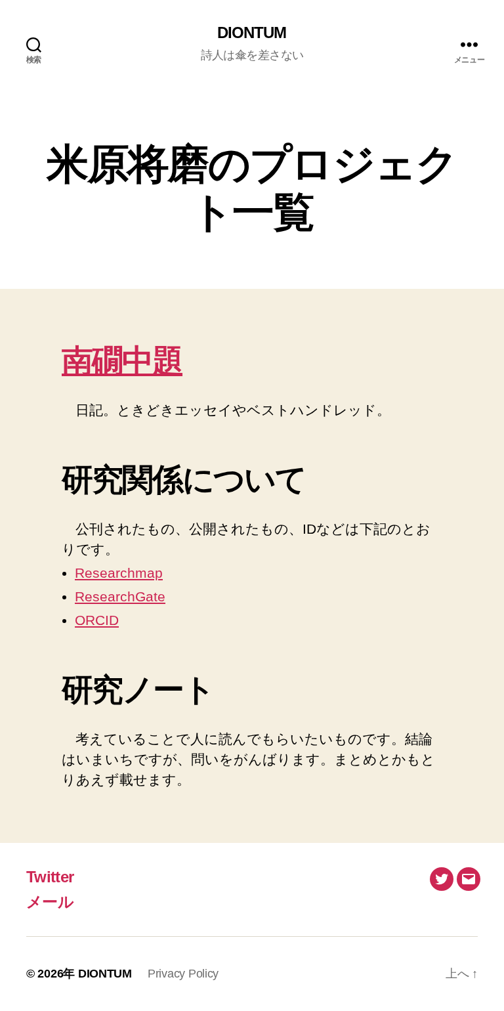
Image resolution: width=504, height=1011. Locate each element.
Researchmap (119, 572)
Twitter (50, 877)
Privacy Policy (183, 973)
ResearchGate (120, 596)
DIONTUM (251, 33)
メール (50, 902)
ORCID (97, 620)
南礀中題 (122, 360)
